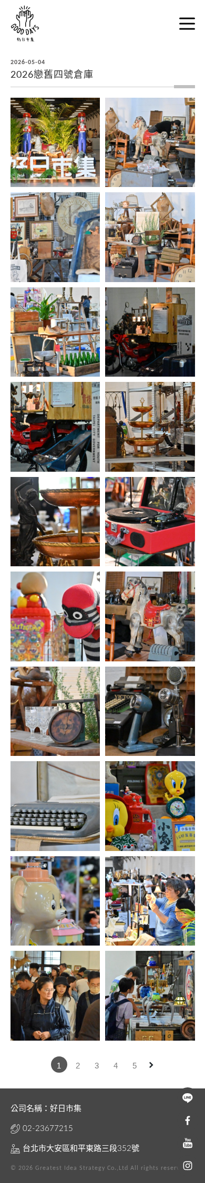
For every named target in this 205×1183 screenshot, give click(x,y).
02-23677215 (48, 1129)
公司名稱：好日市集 (46, 1109)
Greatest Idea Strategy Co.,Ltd (81, 1168)
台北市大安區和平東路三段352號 (81, 1149)
